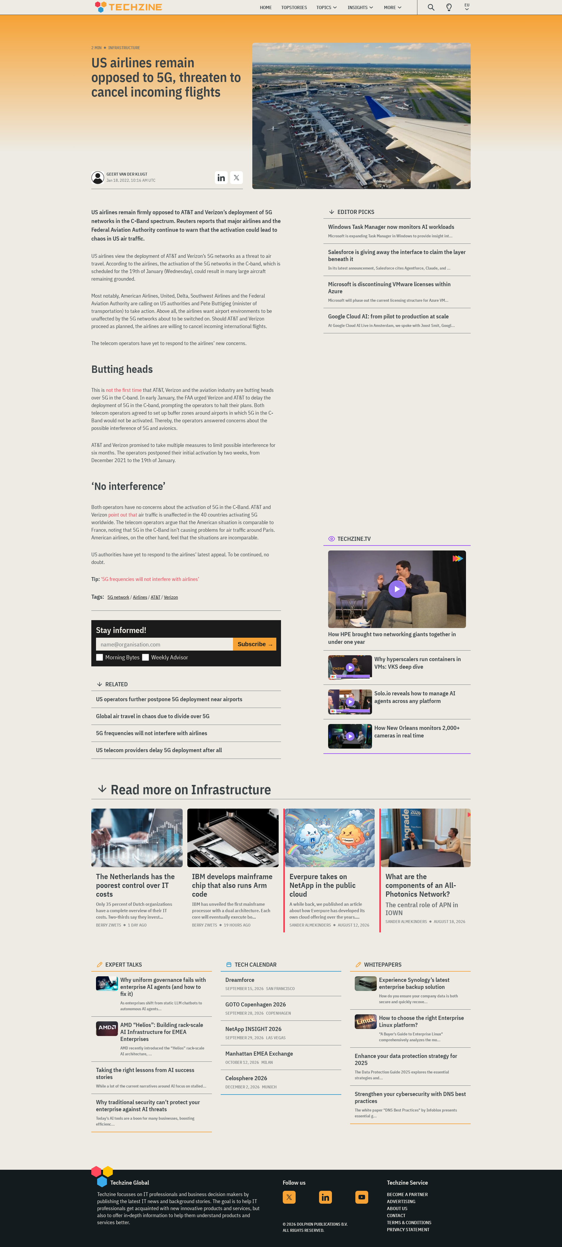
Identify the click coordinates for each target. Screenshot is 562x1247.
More (390, 7)
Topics (323, 7)
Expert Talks (123, 964)
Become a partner (407, 1194)
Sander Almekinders (310, 925)
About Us (397, 1208)
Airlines (140, 597)
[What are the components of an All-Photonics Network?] (426, 838)
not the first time (124, 390)
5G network (118, 597)
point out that (122, 514)
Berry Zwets (108, 925)
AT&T (155, 597)
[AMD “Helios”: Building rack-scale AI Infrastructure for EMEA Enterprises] (107, 1039)
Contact (396, 1215)
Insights (358, 7)
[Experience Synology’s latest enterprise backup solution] (366, 990)
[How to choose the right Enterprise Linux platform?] (366, 1028)
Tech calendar (256, 964)
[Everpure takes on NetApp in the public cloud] (330, 838)
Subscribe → (255, 644)
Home (266, 7)
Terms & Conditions (409, 1222)
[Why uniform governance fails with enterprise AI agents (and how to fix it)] (107, 994)
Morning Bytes (122, 657)
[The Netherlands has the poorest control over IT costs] (137, 838)
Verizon (171, 597)
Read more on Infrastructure (191, 789)
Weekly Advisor (169, 657)
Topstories (294, 7)
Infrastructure (124, 47)
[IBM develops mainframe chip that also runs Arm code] (233, 838)
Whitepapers (383, 964)
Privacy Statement (408, 1229)
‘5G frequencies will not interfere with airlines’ (150, 579)
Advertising (401, 1201)
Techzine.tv (354, 539)
